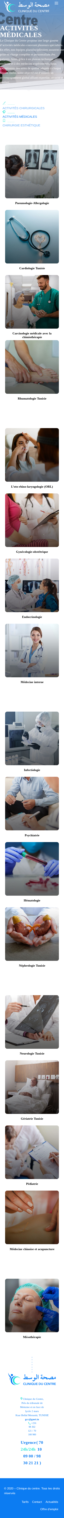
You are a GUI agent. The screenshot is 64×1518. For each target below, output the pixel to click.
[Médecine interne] (32, 651)
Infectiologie (32, 770)
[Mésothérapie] (32, 1306)
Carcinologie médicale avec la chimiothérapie (32, 335)
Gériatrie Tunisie (32, 1118)
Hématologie (32, 900)
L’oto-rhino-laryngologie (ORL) (32, 486)
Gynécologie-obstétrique (32, 551)
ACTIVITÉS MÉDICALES (20, 116)
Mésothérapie (32, 1337)
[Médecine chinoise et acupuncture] (32, 1218)
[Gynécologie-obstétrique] (32, 520)
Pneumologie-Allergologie (32, 203)
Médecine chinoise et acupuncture (32, 1249)
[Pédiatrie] (32, 1152)
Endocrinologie (32, 617)
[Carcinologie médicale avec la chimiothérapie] (32, 302)
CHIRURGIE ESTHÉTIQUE (21, 125)
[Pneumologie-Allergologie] (32, 172)
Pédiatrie (32, 1183)
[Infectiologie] (32, 739)
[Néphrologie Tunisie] (32, 934)
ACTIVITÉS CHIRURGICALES (24, 108)
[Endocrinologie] (32, 586)
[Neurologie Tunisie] (32, 1022)
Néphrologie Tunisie (32, 965)
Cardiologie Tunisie (32, 268)
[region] (32, 1489)
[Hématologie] (32, 869)
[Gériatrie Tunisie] (32, 1087)
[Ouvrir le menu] (56, 3)
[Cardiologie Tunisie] (32, 237)
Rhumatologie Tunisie (32, 398)
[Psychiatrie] (32, 804)
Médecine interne (32, 682)
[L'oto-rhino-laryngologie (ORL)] (32, 455)
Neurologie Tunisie (32, 1053)
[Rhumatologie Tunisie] (32, 367)
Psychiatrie (32, 835)
